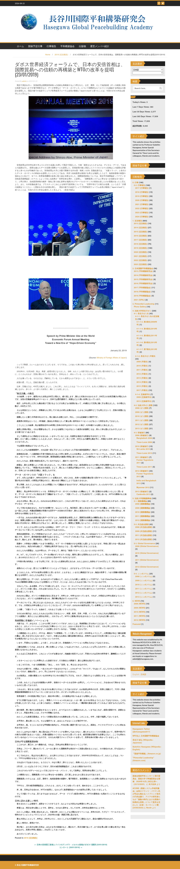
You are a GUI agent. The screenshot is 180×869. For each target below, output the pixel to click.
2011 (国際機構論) (142, 516)
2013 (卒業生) (142, 378)
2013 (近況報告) (140, 223)
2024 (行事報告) (142, 216)
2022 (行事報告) (142, 208)
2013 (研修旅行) (142, 491)
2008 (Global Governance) (147, 546)
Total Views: (138, 121)
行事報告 (51, 46)
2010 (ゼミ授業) (142, 416)
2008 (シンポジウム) (143, 576)
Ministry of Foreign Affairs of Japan (111, 357)
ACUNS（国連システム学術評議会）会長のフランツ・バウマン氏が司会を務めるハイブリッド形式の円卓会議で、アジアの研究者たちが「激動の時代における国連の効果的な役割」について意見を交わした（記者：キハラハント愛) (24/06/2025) (146, 798)
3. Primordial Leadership (143, 303)
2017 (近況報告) (140, 239)
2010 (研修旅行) (142, 446)
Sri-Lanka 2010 (143, 449)
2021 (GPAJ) (139, 299)
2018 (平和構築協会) (142, 291)
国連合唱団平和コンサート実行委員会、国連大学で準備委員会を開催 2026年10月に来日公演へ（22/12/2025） (146, 779)
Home (47, 54)
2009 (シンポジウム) (143, 580)
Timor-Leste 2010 (144, 453)
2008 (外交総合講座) (143, 527)
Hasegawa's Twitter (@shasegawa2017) (141, 730)
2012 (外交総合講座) (143, 539)
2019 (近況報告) (61, 54)
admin (24, 81)
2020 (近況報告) (140, 252)
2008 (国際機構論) (142, 503)
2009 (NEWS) (139, 607)
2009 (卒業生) (142, 361)
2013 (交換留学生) (144, 401)
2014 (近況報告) (140, 227)
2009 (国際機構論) (142, 508)
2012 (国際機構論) (142, 520)
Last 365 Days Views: (142, 116)
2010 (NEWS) (139, 611)
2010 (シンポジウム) (143, 584)
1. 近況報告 (137, 220)
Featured (137, 624)
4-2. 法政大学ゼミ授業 (143, 405)
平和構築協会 (67, 46)
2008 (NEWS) (139, 603)
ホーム (20, 46)
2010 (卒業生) (142, 365)
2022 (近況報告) (140, 260)
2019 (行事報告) (142, 196)
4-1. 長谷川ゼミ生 (141, 313)
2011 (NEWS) (139, 616)
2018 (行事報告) (142, 192)
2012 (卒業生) (142, 373)
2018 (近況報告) (140, 243)
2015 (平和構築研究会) (143, 279)
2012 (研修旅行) (142, 471)
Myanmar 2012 (143, 487)
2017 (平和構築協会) (142, 287)
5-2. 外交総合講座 (141, 524)
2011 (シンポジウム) (143, 588)
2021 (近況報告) (140, 256)
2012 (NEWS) (139, 620)
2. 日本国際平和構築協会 (143, 268)
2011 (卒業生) (142, 369)
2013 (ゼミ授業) (142, 428)
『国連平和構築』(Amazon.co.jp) (147, 753)
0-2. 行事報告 (139, 185)
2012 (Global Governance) (147, 566)
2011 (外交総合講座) (143, 535)
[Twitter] (162, 3)
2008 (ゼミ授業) (142, 408)
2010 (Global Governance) (147, 553)
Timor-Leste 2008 (144, 442)
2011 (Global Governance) (147, 560)
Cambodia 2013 (143, 494)
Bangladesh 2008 (144, 438)
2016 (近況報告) (140, 235)
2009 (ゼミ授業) (142, 412)
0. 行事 (135, 182)
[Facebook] (158, 3)
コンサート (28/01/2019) (70, 847)
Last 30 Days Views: (142, 111)
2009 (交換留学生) (144, 397)
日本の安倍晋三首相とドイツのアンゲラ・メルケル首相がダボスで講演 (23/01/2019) (70, 844)
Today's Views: (140, 102)
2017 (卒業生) (142, 390)
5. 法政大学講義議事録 (142, 498)
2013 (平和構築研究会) (143, 271)
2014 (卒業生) (142, 382)
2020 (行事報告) (142, 200)
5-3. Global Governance (144, 543)
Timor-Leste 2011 (144, 466)
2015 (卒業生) (142, 386)
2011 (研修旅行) (142, 457)
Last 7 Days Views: (141, 106)
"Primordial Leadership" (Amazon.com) (143, 759)
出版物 (82, 46)
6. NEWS (136, 601)
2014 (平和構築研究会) (143, 275)
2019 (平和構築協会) (142, 295)
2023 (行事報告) (142, 212)
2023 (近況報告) (140, 264)
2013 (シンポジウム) (143, 596)
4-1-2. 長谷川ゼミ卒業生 (145, 356)
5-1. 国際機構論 (140, 501)
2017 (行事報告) (142, 188)
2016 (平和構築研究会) (143, 283)
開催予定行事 (35, 46)
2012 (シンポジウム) (143, 592)
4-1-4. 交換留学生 (142, 394)
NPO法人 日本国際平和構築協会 (146, 735)
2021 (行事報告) (142, 204)
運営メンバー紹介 (99, 46)
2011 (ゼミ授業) (142, 420)
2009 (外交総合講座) (143, 531)
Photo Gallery (140, 306)
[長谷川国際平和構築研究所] (89, 24)
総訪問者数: (138, 125)
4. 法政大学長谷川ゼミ (142, 310)
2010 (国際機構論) (142, 512)
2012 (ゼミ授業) (142, 424)
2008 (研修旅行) (142, 435)
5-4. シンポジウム (141, 573)
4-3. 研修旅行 (139, 432)
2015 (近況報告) (140, 231)
